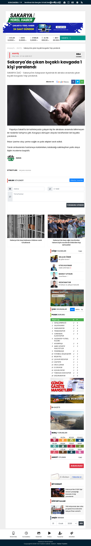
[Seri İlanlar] (68, 2)
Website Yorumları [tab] (76, 180)
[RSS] (82, 2)
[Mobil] (50, 2)
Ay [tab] (82, 309)
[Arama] (55, 2)
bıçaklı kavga (25, 170)
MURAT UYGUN (65, 274)
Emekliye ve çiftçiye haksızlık (69, 285)
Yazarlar (60, 537)
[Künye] (77, 2)
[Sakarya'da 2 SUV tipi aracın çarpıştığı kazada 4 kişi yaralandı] (57, 492)
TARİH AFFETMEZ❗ (65, 268)
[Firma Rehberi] (64, 2)
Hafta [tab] (77, 309)
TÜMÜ (80, 251)
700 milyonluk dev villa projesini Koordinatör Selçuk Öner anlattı (74, 508)
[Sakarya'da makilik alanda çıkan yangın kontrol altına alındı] (67, 420)
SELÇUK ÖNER (65, 257)
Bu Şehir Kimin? (64, 259)
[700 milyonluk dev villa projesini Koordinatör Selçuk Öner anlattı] (57, 509)
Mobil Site (13, 537)
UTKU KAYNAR (65, 265)
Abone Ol (50, 82)
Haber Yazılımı (62, 544)
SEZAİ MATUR (65, 282)
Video (49, 537)
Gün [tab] (72, 309)
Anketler (72, 537)
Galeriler (39, 537)
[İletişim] (59, 2)
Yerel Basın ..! (63, 276)
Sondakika (26, 537)
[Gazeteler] (72, 2)
